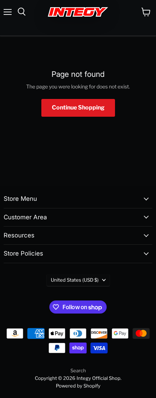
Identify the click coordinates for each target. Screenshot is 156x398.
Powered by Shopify (78, 386)
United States (75, 280)
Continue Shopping (78, 107)
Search (78, 370)
